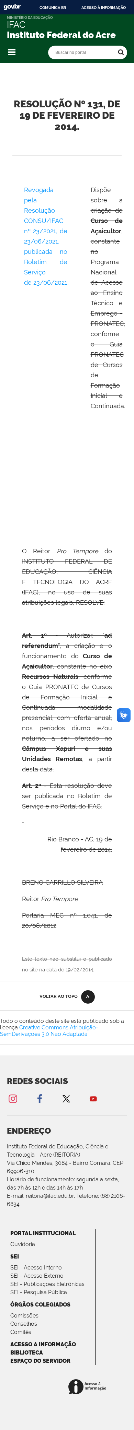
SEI (14, 1256)
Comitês (20, 1332)
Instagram (13, 1098)
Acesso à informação (103, 7)
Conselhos (23, 1324)
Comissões (24, 1315)
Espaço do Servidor (40, 1361)
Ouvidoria (22, 1244)
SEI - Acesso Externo (37, 1276)
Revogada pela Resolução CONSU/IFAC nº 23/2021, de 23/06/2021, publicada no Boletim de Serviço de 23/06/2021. (47, 241)
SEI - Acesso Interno (36, 1267)
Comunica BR (53, 7)
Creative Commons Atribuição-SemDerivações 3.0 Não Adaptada (49, 1030)
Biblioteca (26, 1352)
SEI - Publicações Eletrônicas (47, 1284)
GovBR (12, 7)
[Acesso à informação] (88, 1387)
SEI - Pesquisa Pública (38, 1292)
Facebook (39, 1098)
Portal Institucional (43, 1233)
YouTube (93, 1098)
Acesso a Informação (43, 1344)
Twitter (66, 1098)
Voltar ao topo (59, 996)
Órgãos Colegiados (40, 1304)
